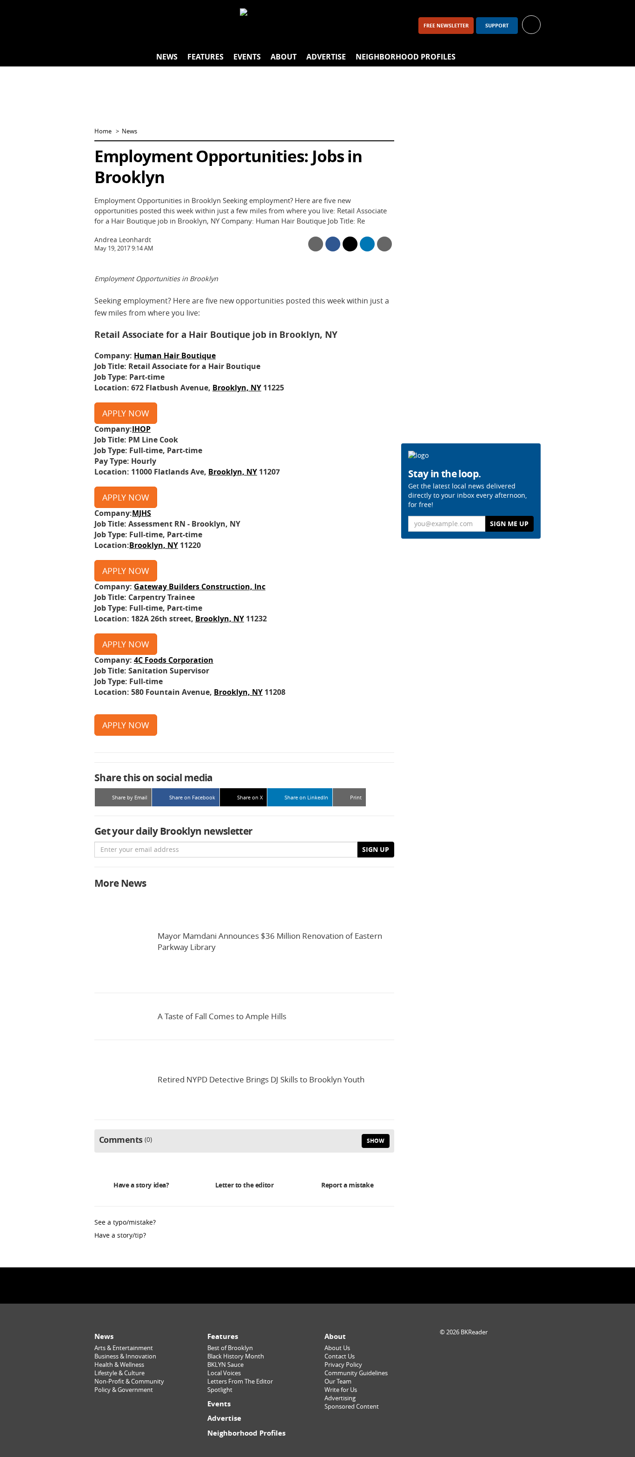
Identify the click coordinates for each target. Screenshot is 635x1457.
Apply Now (125, 413)
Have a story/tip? (120, 1235)
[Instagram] (130, 25)
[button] (531, 24)
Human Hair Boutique (175, 355)
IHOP (141, 429)
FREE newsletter (446, 25)
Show (375, 1141)
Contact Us (339, 1356)
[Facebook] (105, 25)
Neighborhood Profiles (406, 57)
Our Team (337, 1381)
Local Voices (224, 1373)
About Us (337, 1348)
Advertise (326, 57)
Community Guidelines (356, 1373)
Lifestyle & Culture (119, 1373)
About (284, 57)
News (167, 57)
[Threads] (154, 25)
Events (247, 57)
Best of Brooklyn (230, 1348)
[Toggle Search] (531, 57)
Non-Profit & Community (129, 1381)
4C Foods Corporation (173, 660)
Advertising (340, 1398)
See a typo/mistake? (125, 1222)
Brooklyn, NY (236, 387)
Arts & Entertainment (123, 1348)
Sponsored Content (351, 1407)
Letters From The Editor (240, 1381)
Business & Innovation (125, 1356)
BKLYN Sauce (225, 1365)
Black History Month (235, 1356)
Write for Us (340, 1390)
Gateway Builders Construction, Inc (199, 586)
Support (497, 25)
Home (103, 131)
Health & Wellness (119, 1365)
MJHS (141, 513)
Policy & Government (123, 1390)
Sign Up (375, 849)
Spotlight (219, 1390)
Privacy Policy (343, 1365)
